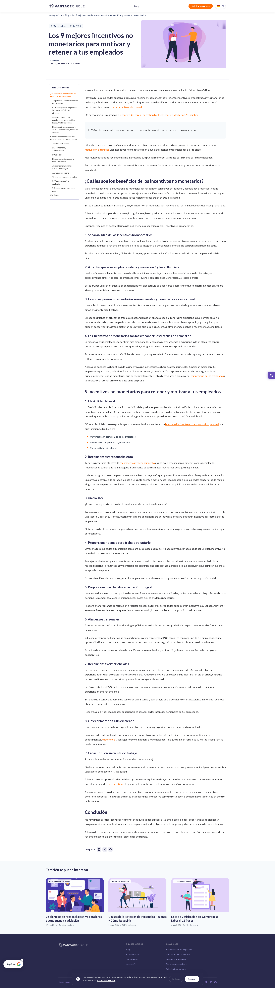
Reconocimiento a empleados (179, 949)
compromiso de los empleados (207, 375)
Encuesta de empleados (176, 959)
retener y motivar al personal (126, 107)
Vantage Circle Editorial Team (65, 63)
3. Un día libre (57, 155)
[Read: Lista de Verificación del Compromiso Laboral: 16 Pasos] (200, 902)
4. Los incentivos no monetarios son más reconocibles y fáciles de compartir (65, 130)
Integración (131, 964)
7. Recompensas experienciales (64, 177)
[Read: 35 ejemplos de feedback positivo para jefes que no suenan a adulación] (75, 902)
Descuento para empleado (178, 954)
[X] (211, 982)
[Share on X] (104, 849)
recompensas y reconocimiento (137, 462)
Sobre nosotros (133, 954)
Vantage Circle (55, 15)
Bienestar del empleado (176, 964)
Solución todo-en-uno (176, 969)
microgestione (116, 784)
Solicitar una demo (200, 6)
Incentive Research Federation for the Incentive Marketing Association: (159, 114)
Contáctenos (132, 959)
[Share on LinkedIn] (99, 849)
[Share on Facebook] (110, 849)
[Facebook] (215, 982)
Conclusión (54, 195)
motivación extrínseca (97, 149)
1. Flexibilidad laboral (60, 143)
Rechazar (176, 979)
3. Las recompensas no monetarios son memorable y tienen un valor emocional (63, 120)
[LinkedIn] (206, 982)
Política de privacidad (106, 980)
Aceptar (192, 979)
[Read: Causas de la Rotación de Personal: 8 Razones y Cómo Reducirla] (137, 902)
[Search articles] (271, 375)
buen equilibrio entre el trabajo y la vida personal (192, 424)
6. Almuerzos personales (61, 173)
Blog (136, 6)
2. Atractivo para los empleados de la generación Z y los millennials (64, 110)
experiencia (108, 739)
